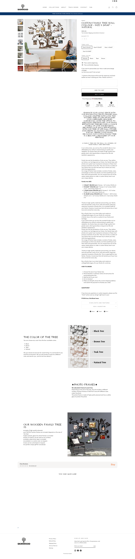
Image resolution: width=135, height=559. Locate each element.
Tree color (86, 55)
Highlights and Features (99, 303)
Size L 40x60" (109, 47)
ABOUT (63, 7)
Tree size (85, 44)
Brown (103, 58)
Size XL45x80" (87, 51)
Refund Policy (52, 541)
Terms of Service (53, 545)
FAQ (90, 7)
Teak (97, 58)
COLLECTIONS (54, 7)
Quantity (85, 36)
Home (83, 20)
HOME (45, 7)
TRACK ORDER (73, 7)
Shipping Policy (53, 543)
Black (91, 58)
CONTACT (84, 7)
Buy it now (99, 94)
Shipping (90, 33)
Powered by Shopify (67, 553)
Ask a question (99, 306)
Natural (85, 58)
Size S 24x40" (87, 47)
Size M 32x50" (98, 47)
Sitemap (51, 548)
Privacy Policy (52, 538)
